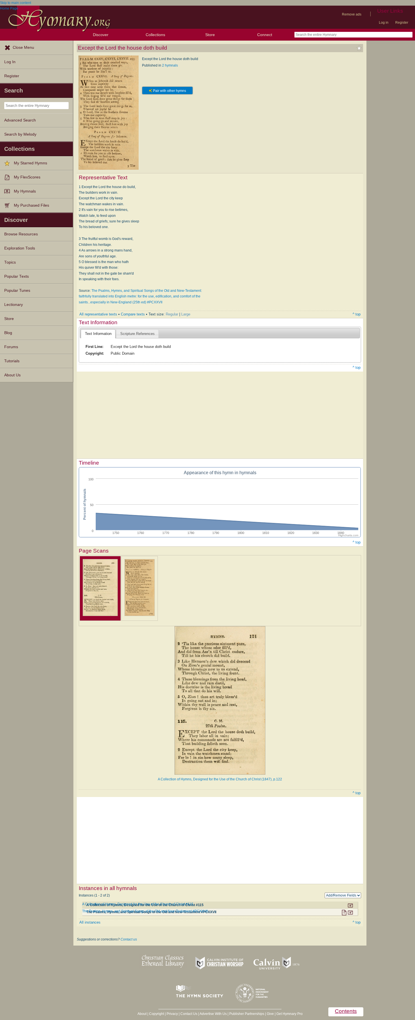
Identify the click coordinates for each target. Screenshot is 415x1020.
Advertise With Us (213, 1014)
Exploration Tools (19, 248)
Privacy (172, 1014)
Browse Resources (21, 234)
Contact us (129, 939)
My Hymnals (25, 191)
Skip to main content (15, 3)
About (142, 1014)
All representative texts (98, 314)
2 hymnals (170, 65)
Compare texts (133, 314)
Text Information (98, 334)
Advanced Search (20, 120)
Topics (10, 262)
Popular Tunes (17, 290)
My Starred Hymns (30, 163)
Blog (8, 333)
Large (185, 314)
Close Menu (23, 47)
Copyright (156, 1014)
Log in (383, 23)
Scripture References (137, 334)
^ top (357, 314)
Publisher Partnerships (246, 1014)
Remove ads (351, 14)
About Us (12, 375)
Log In (10, 62)
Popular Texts (16, 276)
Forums (11, 347)
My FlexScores (27, 177)
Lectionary (13, 305)
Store (210, 34)
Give (270, 1014)
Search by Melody (20, 134)
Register (401, 23)
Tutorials (11, 361)
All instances (90, 922)
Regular (172, 314)
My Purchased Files (31, 205)
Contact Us (188, 1014)
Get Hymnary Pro (289, 1014)
